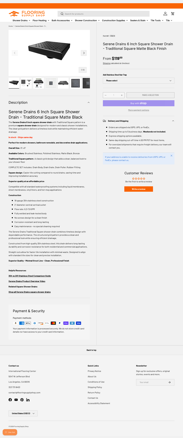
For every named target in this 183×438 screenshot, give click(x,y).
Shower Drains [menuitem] (20, 20)
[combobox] (104, 14)
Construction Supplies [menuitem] (113, 20)
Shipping (106, 63)
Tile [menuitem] (168, 20)
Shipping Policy (95, 387)
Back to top (91, 350)
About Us (92, 376)
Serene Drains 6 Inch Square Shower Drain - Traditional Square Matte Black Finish (31, 26)
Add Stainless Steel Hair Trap (115, 75)
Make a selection (150, 95)
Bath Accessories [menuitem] (61, 20)
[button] (173, 14)
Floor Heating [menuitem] (39, 20)
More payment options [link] (138, 110)
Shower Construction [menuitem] (86, 20)
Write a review (138, 189)
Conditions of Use (96, 381)
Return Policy (94, 392)
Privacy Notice (94, 371)
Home (11, 26)
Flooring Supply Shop (21, 426)
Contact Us (93, 398)
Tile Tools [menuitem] (156, 20)
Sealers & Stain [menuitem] (137, 20)
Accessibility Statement (99, 403)
